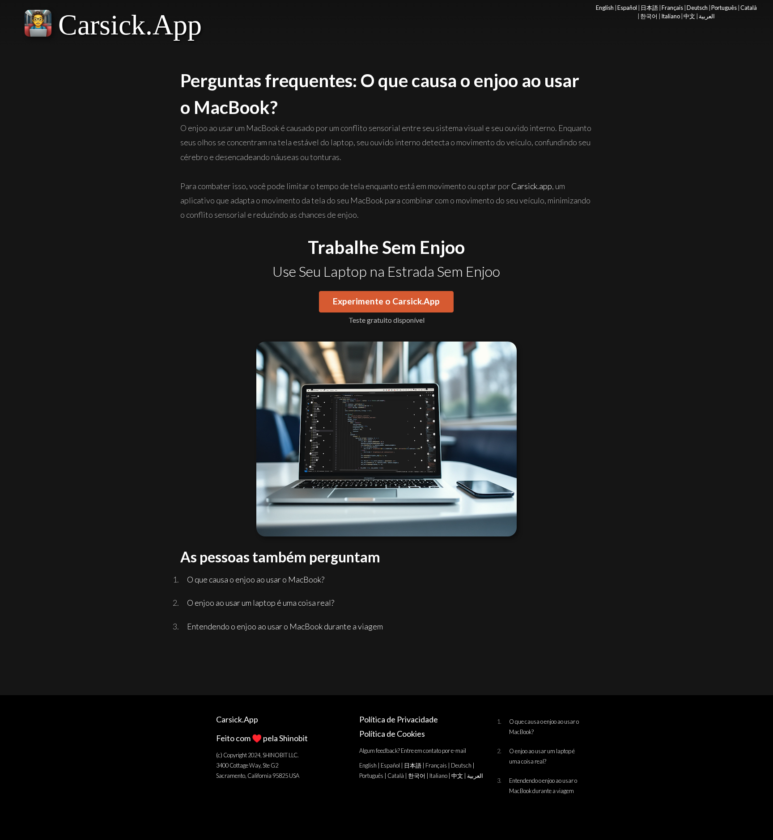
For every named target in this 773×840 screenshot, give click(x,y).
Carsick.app (531, 186)
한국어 (649, 16)
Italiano (670, 16)
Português (724, 7)
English (605, 7)
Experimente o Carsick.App (386, 301)
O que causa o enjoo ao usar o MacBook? (255, 579)
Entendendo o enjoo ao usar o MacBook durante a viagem (285, 626)
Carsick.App (130, 25)
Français (672, 7)
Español (627, 7)
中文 (689, 16)
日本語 (649, 7)
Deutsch (697, 7)
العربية (707, 16)
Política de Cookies (392, 734)
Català (748, 7)
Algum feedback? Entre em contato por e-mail (412, 750)
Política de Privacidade (398, 719)
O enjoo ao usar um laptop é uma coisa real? (260, 603)
